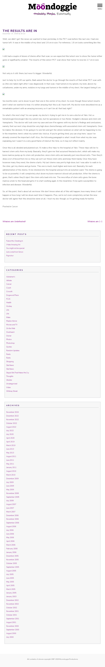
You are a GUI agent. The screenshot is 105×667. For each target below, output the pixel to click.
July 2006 (10, 530)
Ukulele (9, 380)
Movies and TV (11, 325)
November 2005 (12, 560)
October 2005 (11, 563)
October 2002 (11, 608)
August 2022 (11, 427)
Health (8, 302)
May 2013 (10, 453)
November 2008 (12, 493)
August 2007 (11, 504)
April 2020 (10, 438)
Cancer (15, 206)
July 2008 (10, 501)
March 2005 (10, 589)
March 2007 (10, 512)
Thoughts (9, 376)
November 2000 (12, 626)
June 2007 (10, 508)
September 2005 (12, 567)
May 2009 (10, 490)
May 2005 (10, 582)
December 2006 (12, 515)
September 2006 (12, 523)
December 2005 (12, 556)
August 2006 (11, 526)
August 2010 (11, 471)
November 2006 (12, 519)
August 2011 (11, 456)
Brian (23, 34)
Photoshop (10, 343)
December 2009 (12, 478)
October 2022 (11, 423)
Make (8, 317)
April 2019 (10, 442)
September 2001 (12, 619)
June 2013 (10, 449)
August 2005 (11, 571)
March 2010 (10, 475)
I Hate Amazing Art (13, 245)
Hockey (9, 306)
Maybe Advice (11, 321)
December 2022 (12, 416)
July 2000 (10, 637)
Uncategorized (11, 384)
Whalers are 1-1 (94, 221)
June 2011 (10, 460)
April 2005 (10, 585)
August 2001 (11, 622)
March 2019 (10, 445)
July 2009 (10, 482)
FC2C (8, 299)
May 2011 (10, 464)
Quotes (9, 347)
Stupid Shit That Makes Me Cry (17, 373)
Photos (9, 339)
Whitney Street (11, 391)
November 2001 (12, 611)
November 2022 (12, 419)
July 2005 (10, 574)
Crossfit (9, 291)
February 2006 (12, 549)
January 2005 (11, 593)
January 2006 (11, 552)
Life (7, 310)
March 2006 (10, 545)
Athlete (9, 280)
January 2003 (11, 596)
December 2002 (12, 600)
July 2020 (10, 434)
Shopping (10, 361)
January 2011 (11, 467)
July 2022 (10, 430)
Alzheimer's (10, 277)
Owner (8, 336)
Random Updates (12, 350)
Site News (10, 365)
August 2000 (11, 633)
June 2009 (10, 486)
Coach (8, 288)
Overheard (10, 332)
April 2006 (10, 541)
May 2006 (10, 537)
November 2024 (12, 412)
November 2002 (12, 604)
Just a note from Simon (14, 252)
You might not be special (15, 248)
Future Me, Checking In (14, 241)
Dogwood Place (12, 295)
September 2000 (12, 630)
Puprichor (10, 256)
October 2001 (11, 615)
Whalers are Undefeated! (14, 221)
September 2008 (12, 497)
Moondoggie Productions (68, 659)
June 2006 (10, 534)
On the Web (10, 328)
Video (8, 387)
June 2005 (10, 578)
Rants (8, 354)
